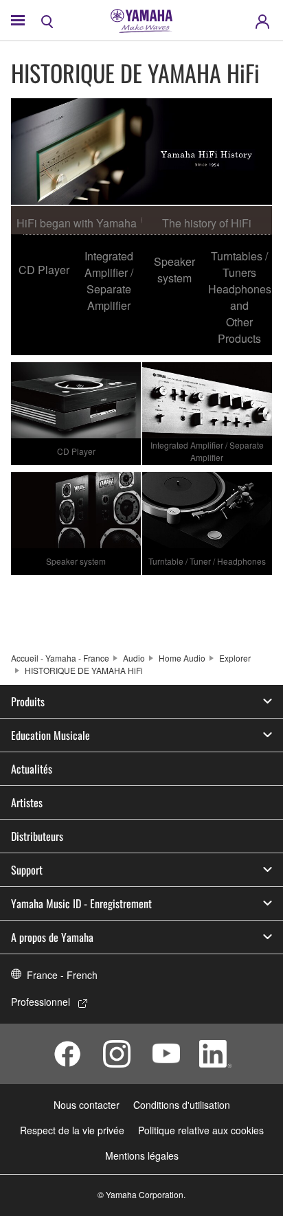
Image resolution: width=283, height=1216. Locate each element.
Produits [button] (28, 701)
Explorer (235, 658)
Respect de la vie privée (72, 1130)
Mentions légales (142, 1155)
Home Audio (182, 658)
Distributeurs (37, 836)
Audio (134, 658)
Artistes (27, 802)
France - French (62, 975)
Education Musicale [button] (50, 735)
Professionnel (40, 1002)
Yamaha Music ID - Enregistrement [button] (81, 903)
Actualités (31, 769)
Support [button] (27, 870)
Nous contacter (87, 1105)
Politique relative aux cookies (201, 1130)
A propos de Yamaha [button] (52, 937)
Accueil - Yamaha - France (60, 658)
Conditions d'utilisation (181, 1105)
